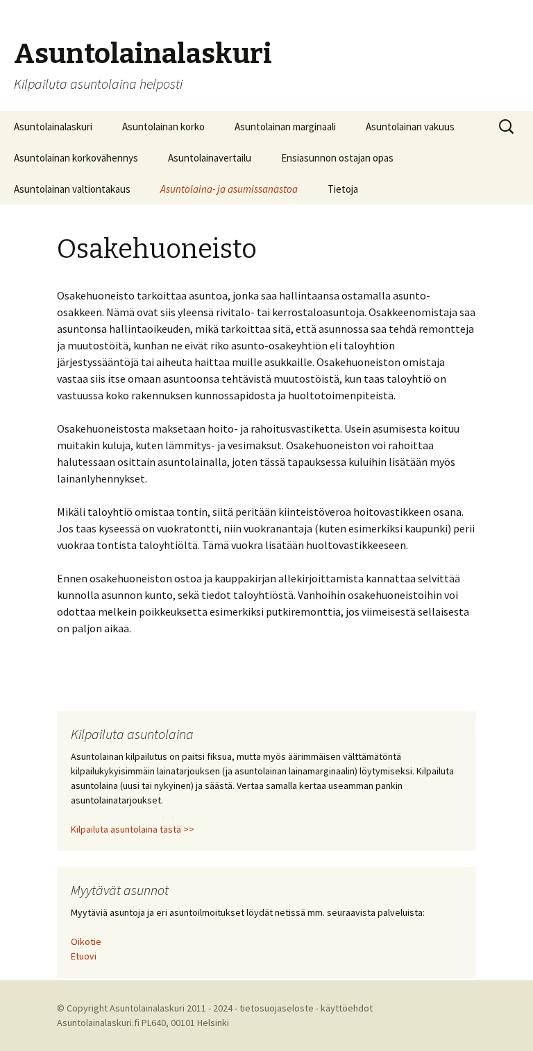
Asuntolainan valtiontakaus (72, 189)
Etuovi (83, 956)
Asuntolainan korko (163, 126)
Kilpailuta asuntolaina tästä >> (132, 829)
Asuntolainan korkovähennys (76, 157)
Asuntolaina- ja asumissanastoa (229, 189)
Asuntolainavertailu (209, 157)
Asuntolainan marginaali (285, 126)
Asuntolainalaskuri (53, 126)
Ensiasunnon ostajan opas (337, 157)
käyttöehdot (347, 1008)
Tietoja (343, 189)
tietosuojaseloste (276, 1008)
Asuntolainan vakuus (410, 126)
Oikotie (86, 941)
